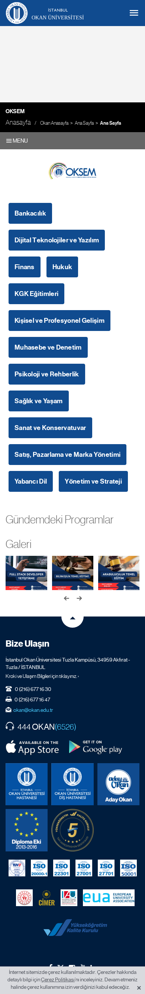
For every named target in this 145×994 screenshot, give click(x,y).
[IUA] (69, 898)
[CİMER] (46, 898)
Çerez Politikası (58, 979)
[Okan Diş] (72, 784)
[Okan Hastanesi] (27, 784)
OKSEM (15, 111)
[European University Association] (109, 898)
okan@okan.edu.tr (33, 710)
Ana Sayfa (84, 123)
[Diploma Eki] (27, 830)
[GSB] (24, 898)
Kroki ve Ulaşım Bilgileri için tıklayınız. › (42, 676)
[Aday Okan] (118, 784)
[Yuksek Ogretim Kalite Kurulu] (72, 830)
